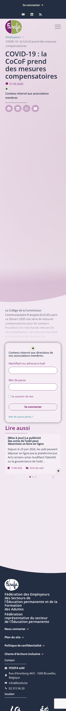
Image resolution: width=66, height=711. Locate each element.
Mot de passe (17, 380)
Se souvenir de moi (22, 396)
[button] (9, 108)
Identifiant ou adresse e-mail (27, 363)
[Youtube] (23, 14)
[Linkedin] (32, 14)
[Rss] (40, 14)
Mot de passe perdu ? (21, 416)
